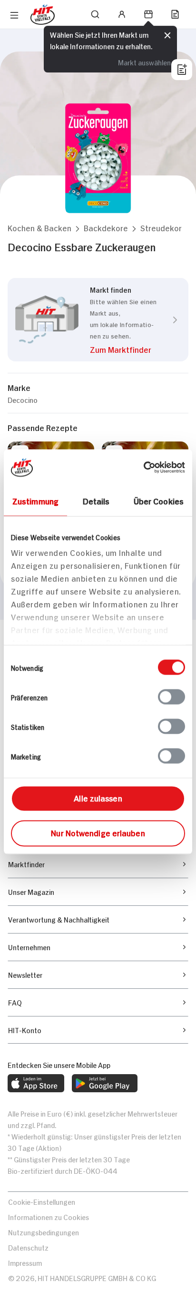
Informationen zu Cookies (48, 1216)
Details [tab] (96, 500)
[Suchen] (95, 14)
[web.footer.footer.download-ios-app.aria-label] (36, 1083)
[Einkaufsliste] (175, 14)
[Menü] (14, 15)
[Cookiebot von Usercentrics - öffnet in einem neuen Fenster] (143, 467)
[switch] (171, 696)
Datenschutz (28, 1247)
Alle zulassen (98, 797)
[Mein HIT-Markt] (148, 14)
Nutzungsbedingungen (43, 1231)
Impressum (25, 1262)
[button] (39, 227)
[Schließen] (167, 35)
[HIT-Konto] (121, 14)
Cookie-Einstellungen (41, 1201)
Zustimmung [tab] (35, 500)
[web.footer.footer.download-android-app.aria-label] (104, 1083)
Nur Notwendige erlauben (98, 832)
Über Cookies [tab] (159, 500)
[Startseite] (42, 14)
